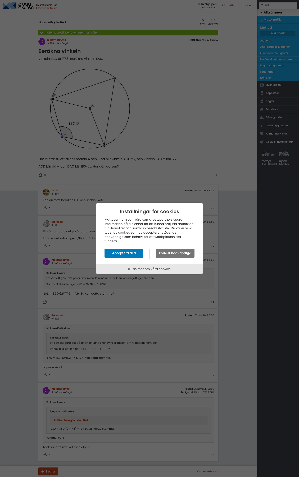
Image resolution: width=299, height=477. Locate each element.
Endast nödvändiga (175, 253)
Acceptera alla (124, 253)
